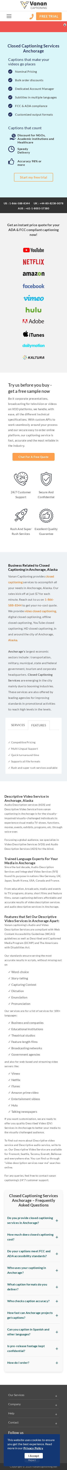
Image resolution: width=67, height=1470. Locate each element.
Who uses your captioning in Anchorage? (26, 1270)
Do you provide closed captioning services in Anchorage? (30, 1220)
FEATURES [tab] (38, 725)
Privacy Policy (33, 1448)
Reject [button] (32, 1460)
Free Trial (48, 16)
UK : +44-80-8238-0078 (48, 203)
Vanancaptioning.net (44, 1466)
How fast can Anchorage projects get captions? (30, 1315)
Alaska (12, 640)
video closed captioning (40, 611)
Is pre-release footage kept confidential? (26, 1348)
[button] (9, 16)
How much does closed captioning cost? (30, 1237)
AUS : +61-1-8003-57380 (33, 208)
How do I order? (18, 1362)
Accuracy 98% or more (29, 162)
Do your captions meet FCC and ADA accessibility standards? (29, 1253)
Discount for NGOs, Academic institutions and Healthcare (35, 138)
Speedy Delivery (23, 150)
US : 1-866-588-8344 (17, 203)
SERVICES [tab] (18, 725)
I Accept (33, 1455)
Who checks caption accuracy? (28, 1301)
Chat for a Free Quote (33, 456)
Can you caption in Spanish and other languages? (28, 1332)
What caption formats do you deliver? (27, 1286)
